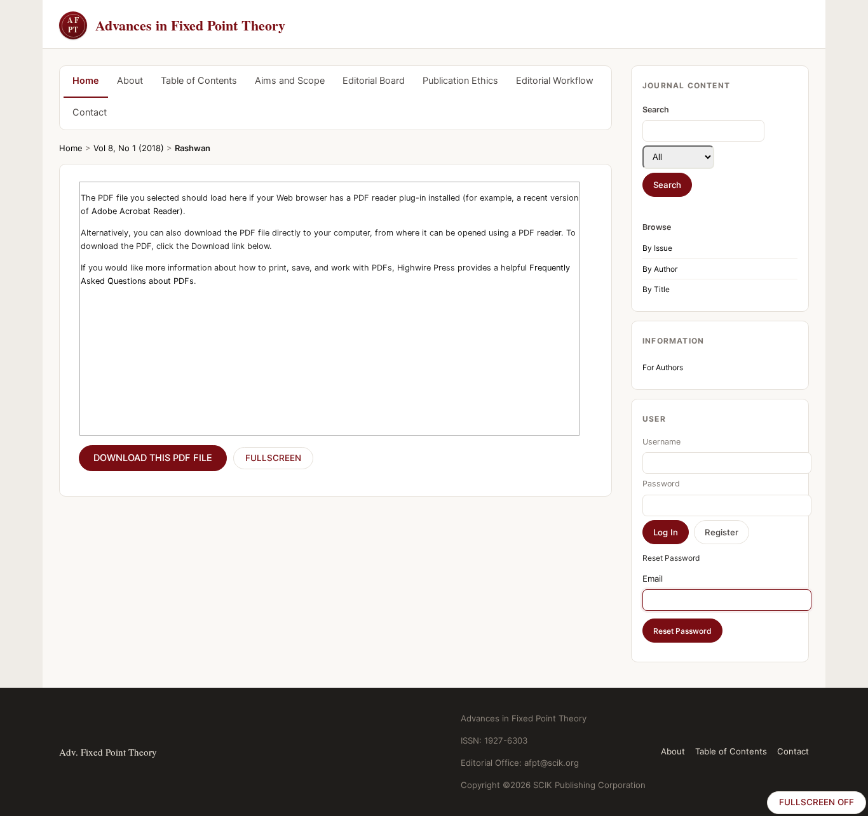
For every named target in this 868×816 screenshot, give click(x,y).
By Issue (657, 248)
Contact (89, 112)
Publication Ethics (460, 80)
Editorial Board (373, 80)
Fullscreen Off (816, 802)
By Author (659, 269)
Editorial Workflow (554, 80)
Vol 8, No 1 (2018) (128, 148)
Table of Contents (199, 80)
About (130, 80)
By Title (656, 289)
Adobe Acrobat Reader (136, 211)
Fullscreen (273, 458)
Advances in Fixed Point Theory (176, 25)
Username (661, 441)
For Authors (662, 367)
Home (85, 80)
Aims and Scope (290, 80)
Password (661, 483)
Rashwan (192, 148)
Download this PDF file (152, 458)
